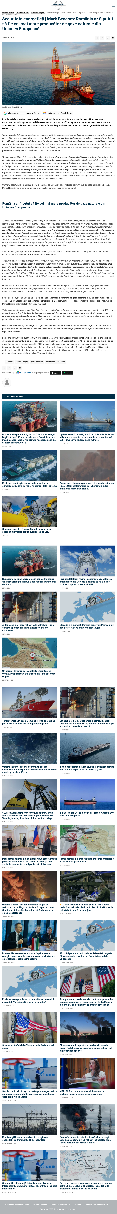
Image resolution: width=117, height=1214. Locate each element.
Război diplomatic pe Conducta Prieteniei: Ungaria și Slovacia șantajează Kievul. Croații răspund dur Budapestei (87, 956)
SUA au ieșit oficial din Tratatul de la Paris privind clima (28, 1046)
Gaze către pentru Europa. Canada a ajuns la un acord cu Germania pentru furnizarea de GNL (27, 530)
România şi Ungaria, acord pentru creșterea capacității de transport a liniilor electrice (25, 1138)
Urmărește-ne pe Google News (59, 113)
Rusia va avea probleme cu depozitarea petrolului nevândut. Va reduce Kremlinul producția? (28, 1000)
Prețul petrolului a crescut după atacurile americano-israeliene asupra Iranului (87, 860)
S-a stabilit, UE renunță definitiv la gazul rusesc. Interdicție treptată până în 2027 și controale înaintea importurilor (29, 1186)
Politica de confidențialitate (17, 1205)
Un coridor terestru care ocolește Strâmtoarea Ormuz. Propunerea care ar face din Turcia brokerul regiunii (29, 674)
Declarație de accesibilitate (96, 1205)
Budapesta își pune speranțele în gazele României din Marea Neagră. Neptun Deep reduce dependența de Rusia (29, 582)
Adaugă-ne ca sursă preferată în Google (23, 113)
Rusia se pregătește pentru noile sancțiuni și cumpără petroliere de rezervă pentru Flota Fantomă (29, 484)
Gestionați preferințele (60, 1205)
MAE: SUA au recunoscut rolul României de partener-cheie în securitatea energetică (82, 1092)
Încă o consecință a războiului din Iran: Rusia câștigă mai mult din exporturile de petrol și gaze (87, 768)
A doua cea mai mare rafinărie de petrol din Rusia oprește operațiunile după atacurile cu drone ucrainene (28, 628)
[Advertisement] (87, 519)
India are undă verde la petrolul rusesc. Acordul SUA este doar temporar (87, 814)
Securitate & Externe (22, 13)
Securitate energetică (38, 13)
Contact (77, 1205)
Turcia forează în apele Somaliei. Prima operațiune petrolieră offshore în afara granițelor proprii (28, 722)
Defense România (8, 13)
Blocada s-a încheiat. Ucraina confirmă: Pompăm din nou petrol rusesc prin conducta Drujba (87, 626)
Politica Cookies (40, 1205)
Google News (25, 373)
